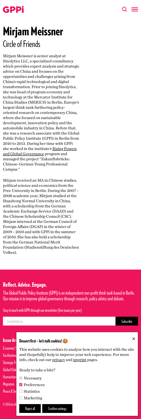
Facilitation (9, 355)
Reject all (30, 408)
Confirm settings (57, 408)
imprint (79, 359)
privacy (58, 359)
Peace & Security (13, 391)
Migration (8, 384)
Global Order (10, 369)
